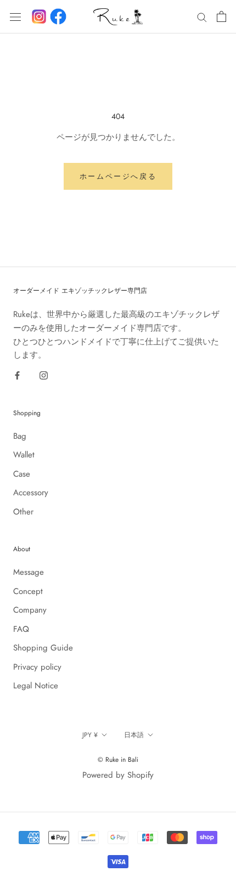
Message (28, 572)
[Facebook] (58, 16)
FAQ (21, 629)
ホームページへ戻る (118, 176)
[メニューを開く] (15, 16)
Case (21, 474)
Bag (19, 436)
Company (30, 610)
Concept (28, 591)
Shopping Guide (43, 648)
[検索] (202, 16)
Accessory (30, 492)
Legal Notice (35, 686)
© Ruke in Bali (118, 760)
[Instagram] (44, 375)
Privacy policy (37, 667)
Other (23, 512)
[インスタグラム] (39, 16)
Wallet (24, 455)
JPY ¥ (90, 735)
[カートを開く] (221, 16)
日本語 (134, 735)
